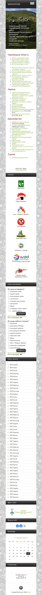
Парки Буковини (15, 340)
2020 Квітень (14, 406)
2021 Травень (14, 438)
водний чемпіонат (15, 333)
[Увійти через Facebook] (20, 525)
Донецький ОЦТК (17, 106)
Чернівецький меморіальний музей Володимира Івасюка (22, 133)
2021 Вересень (14, 447)
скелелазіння (14, 299)
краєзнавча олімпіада (16, 326)
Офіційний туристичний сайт (20, 122)
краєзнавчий (14, 303)
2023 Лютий (13, 482)
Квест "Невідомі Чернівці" (18, 343)
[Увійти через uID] (17, 525)
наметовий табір (15, 335)
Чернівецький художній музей (21, 131)
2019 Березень (14, 373)
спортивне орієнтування (17, 301)
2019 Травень (14, 379)
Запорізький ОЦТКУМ (18, 108)
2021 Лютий (13, 429)
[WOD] (21, 260)
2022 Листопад (14, 479)
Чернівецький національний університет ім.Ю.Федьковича (21, 85)
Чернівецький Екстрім (18, 142)
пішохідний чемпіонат (16, 328)
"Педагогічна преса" (18, 145)
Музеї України (16, 129)
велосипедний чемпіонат (17, 331)
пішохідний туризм (16, 291)
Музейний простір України (20, 128)
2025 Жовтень (14, 497)
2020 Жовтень (14, 417)
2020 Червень (14, 412)
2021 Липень (14, 444)
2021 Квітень (14, 435)
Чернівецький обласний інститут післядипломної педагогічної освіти (23, 82)
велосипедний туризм (17, 296)
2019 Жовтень (14, 388)
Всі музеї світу (16, 136)
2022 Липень (14, 473)
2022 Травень (14, 467)
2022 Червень (14, 470)
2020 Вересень (14, 414)
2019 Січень (13, 367)
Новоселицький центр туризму (21, 71)
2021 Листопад (14, 453)
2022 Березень (14, 462)
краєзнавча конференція (17, 345)
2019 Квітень (14, 376)
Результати (11, 316)
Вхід (25, 170)
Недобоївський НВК (18, 80)
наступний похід (15, 348)
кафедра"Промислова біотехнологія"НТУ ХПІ (23, 512)
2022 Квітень (14, 465)
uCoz (29, 592)
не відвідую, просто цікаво (18, 308)
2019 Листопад (14, 391)
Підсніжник (13, 323)
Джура (12, 306)
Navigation (14, 4)
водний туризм (14, 294)
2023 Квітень (14, 485)
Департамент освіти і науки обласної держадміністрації (20, 60)
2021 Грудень (14, 456)
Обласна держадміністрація (20, 58)
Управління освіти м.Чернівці (21, 62)
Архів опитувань (21, 316)
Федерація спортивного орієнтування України (19, 99)
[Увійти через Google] (24, 526)
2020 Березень (14, 403)
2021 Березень (14, 432)
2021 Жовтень (14, 450)
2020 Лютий (13, 400)
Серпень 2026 (21, 537)
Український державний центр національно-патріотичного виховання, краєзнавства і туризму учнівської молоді (22, 95)
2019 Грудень (14, 394)
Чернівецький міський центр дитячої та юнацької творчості (23, 68)
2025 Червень (14, 494)
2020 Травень (14, 409)
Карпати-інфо (16, 140)
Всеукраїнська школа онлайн (21, 114)
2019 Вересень (14, 385)
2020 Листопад (14, 420)
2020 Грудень (14, 423)
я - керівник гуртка (16, 311)
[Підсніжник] (21, 187)
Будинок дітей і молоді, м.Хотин (22, 75)
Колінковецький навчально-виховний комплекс (20, 77)
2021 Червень (14, 441)
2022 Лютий (13, 459)
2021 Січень (13, 426)
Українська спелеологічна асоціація (23, 109)
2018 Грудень (14, 364)
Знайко (14, 143)
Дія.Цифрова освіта (18, 111)
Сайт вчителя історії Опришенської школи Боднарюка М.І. (22, 150)
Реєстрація (19, 170)
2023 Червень (14, 488)
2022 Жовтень (14, 476)
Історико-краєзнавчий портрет (21, 125)
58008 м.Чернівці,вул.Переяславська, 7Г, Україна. (18, 44)
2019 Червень (14, 382)
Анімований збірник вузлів (20, 157)
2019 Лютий (13, 370)
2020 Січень (13, 397)
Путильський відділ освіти (20, 64)
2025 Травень (14, 491)
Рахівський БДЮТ (17, 105)
